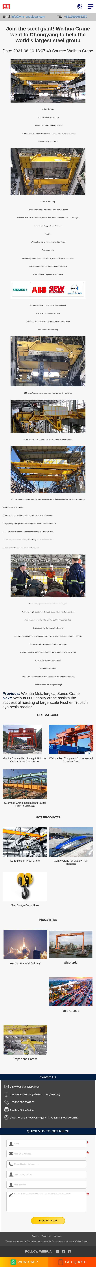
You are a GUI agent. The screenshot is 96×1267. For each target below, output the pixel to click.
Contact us (46, 1236)
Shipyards (70, 962)
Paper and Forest (25, 1059)
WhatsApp (28, 1262)
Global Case (48, 715)
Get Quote (75, 1262)
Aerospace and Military (25, 963)
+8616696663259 (75, 16)
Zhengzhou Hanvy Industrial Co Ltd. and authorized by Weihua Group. (57, 1241)
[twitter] (63, 1251)
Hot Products (48, 817)
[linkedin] (69, 1251)
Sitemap (57, 1236)
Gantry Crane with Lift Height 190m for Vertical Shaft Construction (25, 760)
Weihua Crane (80, 50)
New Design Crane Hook (25, 905)
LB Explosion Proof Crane (25, 860)
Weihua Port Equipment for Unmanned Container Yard (71, 760)
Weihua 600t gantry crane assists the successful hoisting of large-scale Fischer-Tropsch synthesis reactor (45, 702)
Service (35, 1236)
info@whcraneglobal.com (28, 16)
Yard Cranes (70, 1010)
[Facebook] (57, 1251)
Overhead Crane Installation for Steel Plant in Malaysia (25, 804)
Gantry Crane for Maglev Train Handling (71, 862)
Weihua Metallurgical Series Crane (50, 693)
